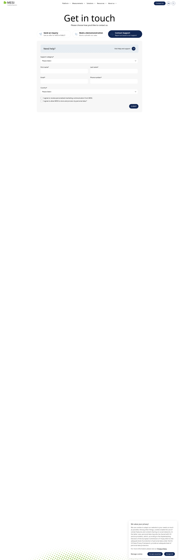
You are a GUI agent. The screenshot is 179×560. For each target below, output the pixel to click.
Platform (65, 3)
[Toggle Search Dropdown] (173, 3)
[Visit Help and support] (133, 49)
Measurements (77, 3)
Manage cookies (136, 554)
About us (111, 3)
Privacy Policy (162, 549)
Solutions (90, 3)
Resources (100, 3)
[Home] (10, 3)
